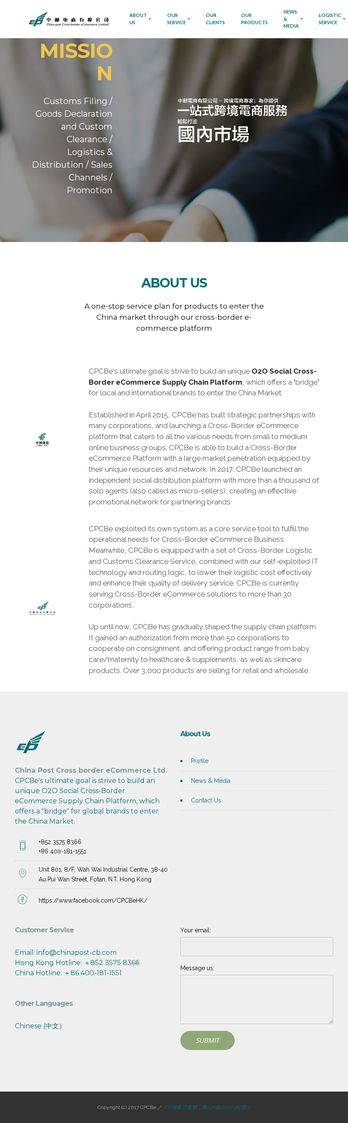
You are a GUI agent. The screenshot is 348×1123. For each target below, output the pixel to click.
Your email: (195, 930)
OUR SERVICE (176, 18)
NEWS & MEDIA (291, 19)
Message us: (197, 968)
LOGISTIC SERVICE (330, 18)
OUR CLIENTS (215, 18)
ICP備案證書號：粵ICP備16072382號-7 (206, 1107)
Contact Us (206, 800)
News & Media (210, 780)
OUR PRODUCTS (254, 18)
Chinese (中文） (40, 1026)
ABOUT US (138, 18)
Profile (199, 760)
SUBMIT (207, 1040)
